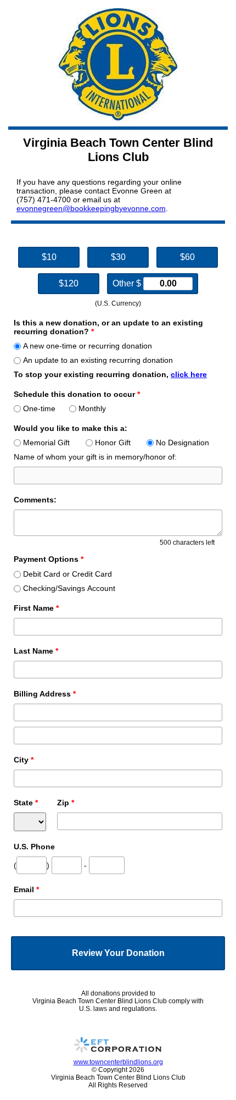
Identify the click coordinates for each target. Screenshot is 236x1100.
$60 (187, 257)
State (26, 802)
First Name (36, 608)
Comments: (35, 499)
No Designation (182, 442)
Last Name (36, 650)
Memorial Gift (46, 442)
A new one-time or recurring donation (87, 345)
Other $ (128, 283)
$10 (49, 257)
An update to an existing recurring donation (98, 360)
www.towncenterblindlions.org (118, 1062)
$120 (68, 283)
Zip (65, 802)
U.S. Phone (34, 846)
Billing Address (45, 693)
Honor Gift (113, 442)
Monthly (92, 408)
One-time (39, 408)
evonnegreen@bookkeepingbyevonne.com (91, 208)
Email (26, 889)
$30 (118, 257)
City (23, 759)
